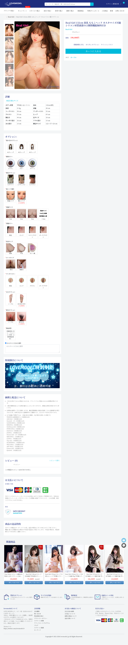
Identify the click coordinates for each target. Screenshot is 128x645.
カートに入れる (93, 51)
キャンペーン (22, 10)
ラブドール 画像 (39, 621)
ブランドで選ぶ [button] (9, 11)
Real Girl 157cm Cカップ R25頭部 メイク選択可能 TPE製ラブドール (94, 575)
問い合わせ (37, 614)
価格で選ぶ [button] (70, 11)
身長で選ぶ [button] (47, 11)
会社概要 (36, 611)
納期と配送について (71, 616)
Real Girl (11, 17)
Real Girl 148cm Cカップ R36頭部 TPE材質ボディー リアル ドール (33, 575)
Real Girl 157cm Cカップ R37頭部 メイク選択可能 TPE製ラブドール (114, 575)
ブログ (36, 625)
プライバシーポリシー (40, 618)
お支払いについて (70, 614)
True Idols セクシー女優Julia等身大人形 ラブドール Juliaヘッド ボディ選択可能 (13, 575)
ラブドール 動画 (39, 628)
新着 (111, 11)
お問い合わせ (119, 11)
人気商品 (105, 11)
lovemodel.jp (64, 636)
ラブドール (8, 617)
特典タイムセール (93, 11)
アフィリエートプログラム (42, 623)
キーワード (37, 630)
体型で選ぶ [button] (59, 11)
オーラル (73, 57)
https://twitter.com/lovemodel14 (14, 628)
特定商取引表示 (38, 616)
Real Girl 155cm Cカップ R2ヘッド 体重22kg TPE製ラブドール (74, 575)
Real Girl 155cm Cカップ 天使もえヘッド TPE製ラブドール (54, 575)
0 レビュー (76, 32)
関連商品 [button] (81, 11)
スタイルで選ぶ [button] (34, 11)
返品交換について (70, 618)
